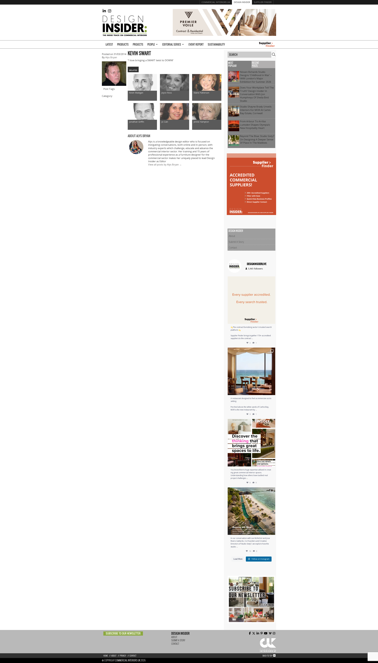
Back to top (267, 655)
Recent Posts (255, 64)
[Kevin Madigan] (142, 82)
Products (123, 44)
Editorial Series (171, 44)
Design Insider (242, 2)
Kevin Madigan (136, 92)
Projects (138, 44)
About (232, 236)
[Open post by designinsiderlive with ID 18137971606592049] (251, 442)
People (151, 44)
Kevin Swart (139, 53)
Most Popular (232, 64)
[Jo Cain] (174, 111)
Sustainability (216, 44)
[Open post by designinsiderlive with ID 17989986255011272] (251, 511)
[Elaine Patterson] (206, 82)
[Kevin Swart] (114, 84)
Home (105, 655)
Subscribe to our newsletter (123, 633)
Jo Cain (164, 121)
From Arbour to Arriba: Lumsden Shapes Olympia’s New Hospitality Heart (255, 125)
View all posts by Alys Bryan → (165, 164)
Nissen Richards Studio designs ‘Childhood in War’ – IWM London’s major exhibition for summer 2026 (256, 76)
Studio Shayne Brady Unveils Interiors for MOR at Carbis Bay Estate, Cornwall (256, 110)
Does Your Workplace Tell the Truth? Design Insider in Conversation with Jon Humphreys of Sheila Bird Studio (257, 94)
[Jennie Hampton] (206, 111)
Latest (109, 44)
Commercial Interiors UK (216, 2)
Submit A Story (236, 241)
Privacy (123, 655)
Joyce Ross (166, 92)
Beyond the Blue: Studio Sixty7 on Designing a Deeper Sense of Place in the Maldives (257, 139)
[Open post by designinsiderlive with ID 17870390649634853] (251, 371)
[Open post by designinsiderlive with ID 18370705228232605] (251, 300)
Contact (233, 247)
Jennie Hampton (201, 121)
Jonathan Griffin (136, 121)
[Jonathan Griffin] (142, 111)
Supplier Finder (263, 2)
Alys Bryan (111, 57)
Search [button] (274, 54)
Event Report (196, 44)
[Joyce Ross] (174, 82)
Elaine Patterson (201, 92)
